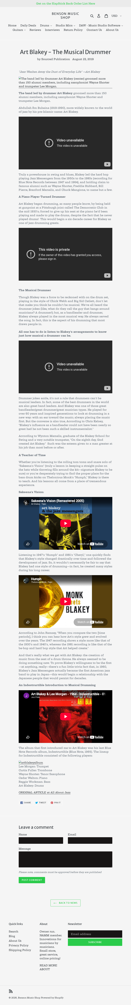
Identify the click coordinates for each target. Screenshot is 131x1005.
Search (13, 931)
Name (23, 834)
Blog (12, 936)
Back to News (68, 902)
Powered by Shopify (52, 997)
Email (72, 834)
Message (25, 848)
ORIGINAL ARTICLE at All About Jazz (44, 792)
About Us (15, 940)
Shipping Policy (20, 950)
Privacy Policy (18, 945)
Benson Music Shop (65, 15)
